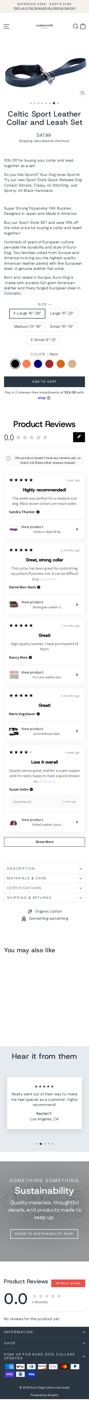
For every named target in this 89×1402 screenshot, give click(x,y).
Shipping (25, 141)
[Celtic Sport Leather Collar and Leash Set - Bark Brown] (23, 1025)
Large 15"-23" (62, 313)
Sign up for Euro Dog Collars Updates (39, 1356)
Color (44, 354)
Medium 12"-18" (27, 326)
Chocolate (61, 364)
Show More (49, 579)
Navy (38, 364)
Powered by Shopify (44, 1395)
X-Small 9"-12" (43, 340)
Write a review (68, 1283)
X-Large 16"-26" (27, 313)
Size (44, 304)
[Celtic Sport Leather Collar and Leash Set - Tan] (7, 1030)
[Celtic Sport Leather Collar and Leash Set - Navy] (17, 1025)
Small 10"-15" (61, 326)
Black (15, 364)
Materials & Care (27, 878)
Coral (26, 364)
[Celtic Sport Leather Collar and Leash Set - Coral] (12, 1025)
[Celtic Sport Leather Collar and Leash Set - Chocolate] (28, 1025)
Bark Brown (49, 364)
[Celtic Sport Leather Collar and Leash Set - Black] (7, 1025)
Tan (72, 364)
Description (21, 868)
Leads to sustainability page (44, 1234)
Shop (10, 1343)
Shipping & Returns (29, 898)
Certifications (24, 888)
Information (18, 1332)
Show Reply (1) (22, 801)
